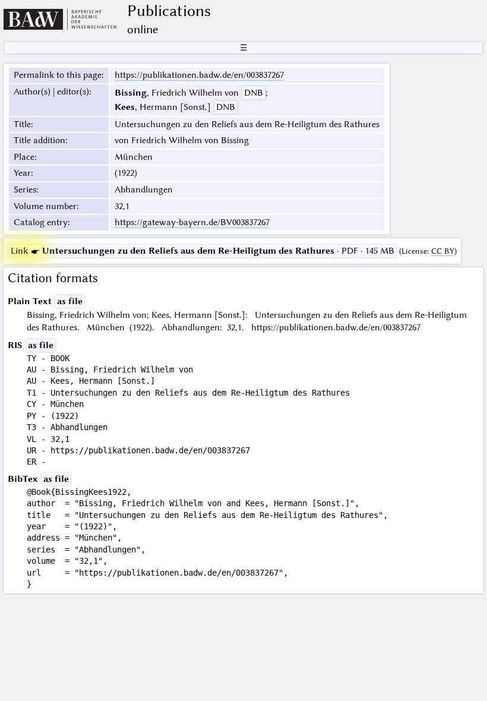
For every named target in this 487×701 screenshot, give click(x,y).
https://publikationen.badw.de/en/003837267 (199, 75)
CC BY (442, 251)
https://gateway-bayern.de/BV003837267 (192, 222)
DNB (253, 92)
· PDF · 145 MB (202, 250)
